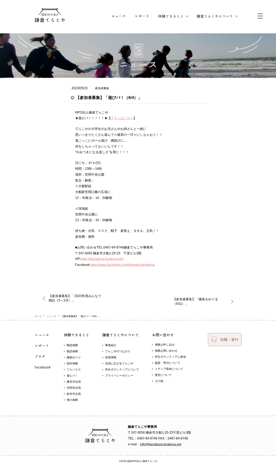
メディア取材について (169, 368)
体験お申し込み (165, 344)
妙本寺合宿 (74, 393)
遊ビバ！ (72, 375)
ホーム (38, 316)
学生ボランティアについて (122, 369)
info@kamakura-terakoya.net (160, 444)
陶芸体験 (72, 345)
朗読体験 (72, 351)
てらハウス (74, 369)
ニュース (51, 316)
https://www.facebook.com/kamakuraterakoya (122, 264)
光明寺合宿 (74, 387)
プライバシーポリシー (119, 375)
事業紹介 (110, 345)
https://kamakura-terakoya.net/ (102, 259)
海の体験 (72, 399)
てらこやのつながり (118, 351)
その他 (159, 381)
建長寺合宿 (74, 381)
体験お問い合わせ (166, 350)
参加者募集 (102, 88)
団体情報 (110, 357)
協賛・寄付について (167, 362)
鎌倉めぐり (74, 357)
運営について (163, 375)
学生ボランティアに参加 (170, 356)
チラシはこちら (122, 118)
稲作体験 (72, 363)
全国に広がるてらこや (119, 363)
